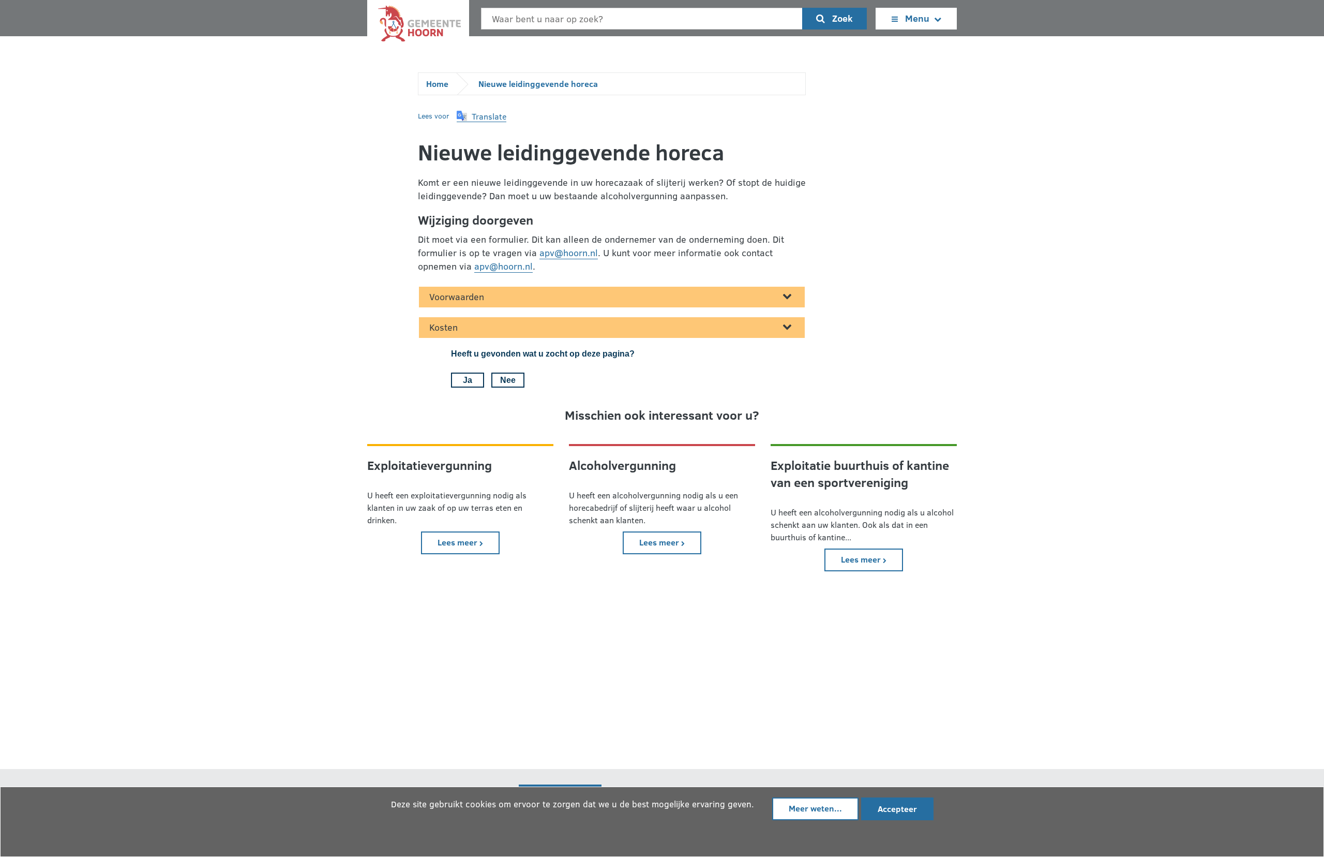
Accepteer (897, 808)
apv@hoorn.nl (568, 252)
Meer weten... (815, 808)
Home (437, 83)
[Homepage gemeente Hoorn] (418, 26)
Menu (917, 18)
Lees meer (469, 542)
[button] (481, 116)
